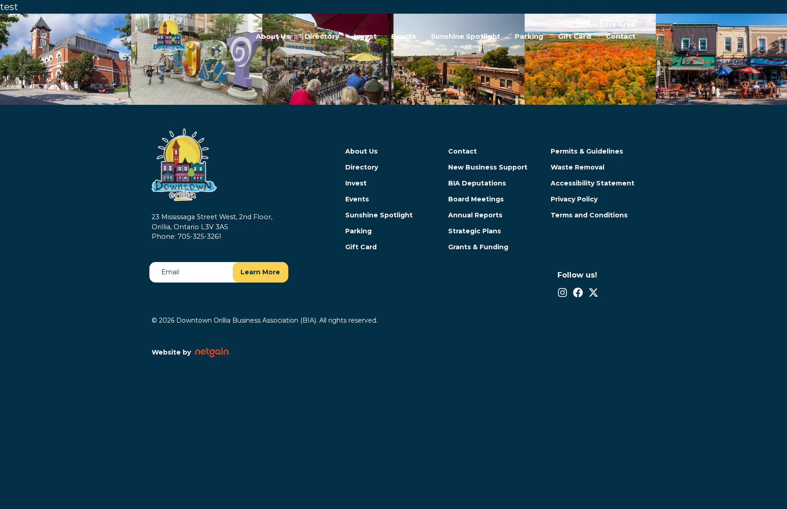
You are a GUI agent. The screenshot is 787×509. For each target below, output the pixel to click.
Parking (529, 36)
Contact (620, 36)
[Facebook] (578, 293)
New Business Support (487, 167)
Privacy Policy (574, 199)
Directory (322, 36)
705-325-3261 (199, 236)
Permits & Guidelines (587, 151)
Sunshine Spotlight (465, 36)
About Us (273, 36)
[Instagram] (562, 293)
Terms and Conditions (589, 215)
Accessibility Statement (592, 183)
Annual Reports (475, 215)
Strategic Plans (474, 231)
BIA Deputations (477, 183)
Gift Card (574, 36)
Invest (365, 36)
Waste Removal (577, 167)
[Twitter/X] (593, 293)
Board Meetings (476, 199)
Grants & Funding (478, 247)
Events (403, 36)
